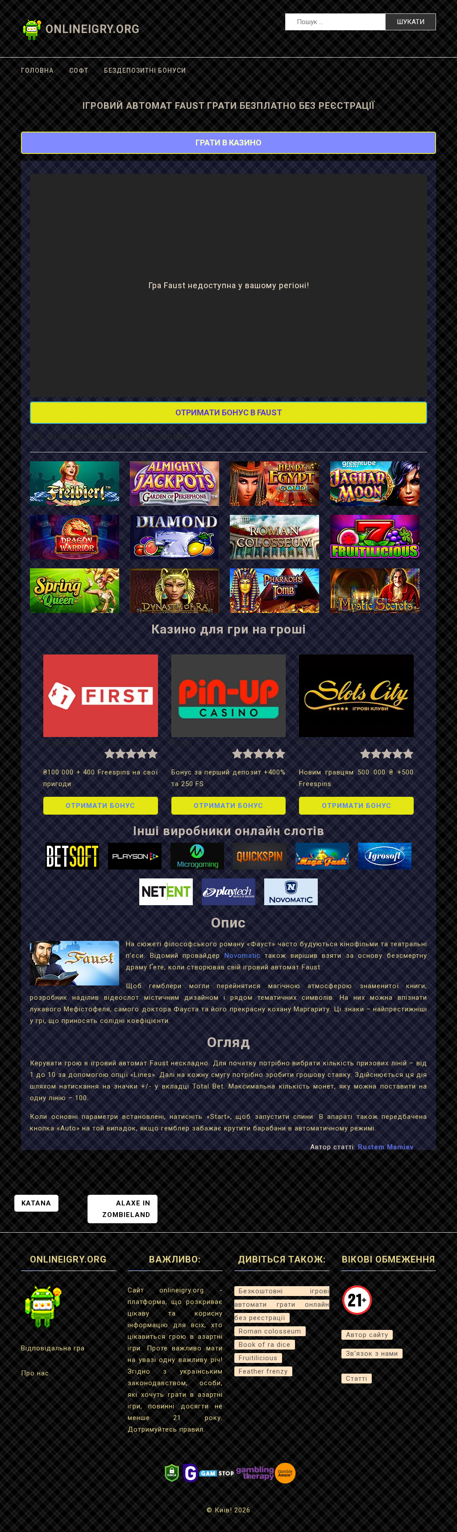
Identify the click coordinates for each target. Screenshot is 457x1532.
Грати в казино (228, 142)
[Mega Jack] (322, 856)
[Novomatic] (291, 891)
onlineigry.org (93, 29)
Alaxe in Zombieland (126, 1209)
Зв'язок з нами (372, 1354)
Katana (36, 1203)
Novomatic (242, 956)
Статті (356, 1379)
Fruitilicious (258, 1358)
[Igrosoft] (384, 856)
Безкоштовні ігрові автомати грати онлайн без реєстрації (281, 1304)
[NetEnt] (166, 891)
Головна (37, 70)
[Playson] (135, 856)
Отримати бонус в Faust (228, 412)
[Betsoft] (72, 856)
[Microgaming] (197, 856)
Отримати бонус (100, 806)
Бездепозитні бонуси (145, 70)
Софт (78, 70)
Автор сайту (367, 1335)
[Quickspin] (260, 856)
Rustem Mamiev (386, 1147)
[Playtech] (228, 891)
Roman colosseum (270, 1331)
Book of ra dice (265, 1345)
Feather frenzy (263, 1371)
